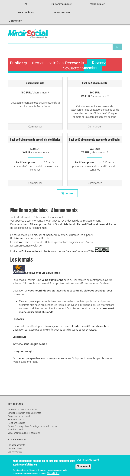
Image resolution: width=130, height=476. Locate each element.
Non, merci (83, 466)
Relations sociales (16, 422)
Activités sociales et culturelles (22, 409)
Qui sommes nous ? (61, 3)
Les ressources (15, 451)
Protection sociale (16, 419)
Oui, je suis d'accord (88, 459)
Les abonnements (16, 445)
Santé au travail (15, 429)
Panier (69, 193)
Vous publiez (97, 3)
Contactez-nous (61, 12)
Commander (35, 126)
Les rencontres (15, 448)
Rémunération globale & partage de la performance (32, 426)
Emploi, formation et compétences (24, 412)
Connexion (15, 20)
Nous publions (26, 12)
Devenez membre (95, 65)
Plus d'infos (53, 473)
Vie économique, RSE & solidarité (24, 432)
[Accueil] (28, 33)
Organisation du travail (19, 416)
